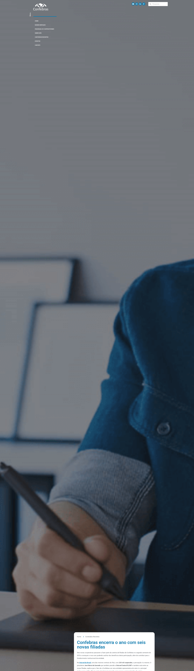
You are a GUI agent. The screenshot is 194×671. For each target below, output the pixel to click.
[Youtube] (133, 3)
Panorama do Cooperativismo (44, 29)
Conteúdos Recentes (41, 37)
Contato (37, 45)
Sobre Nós (38, 33)
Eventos (37, 41)
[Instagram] (136, 3)
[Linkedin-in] (140, 3)
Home (36, 21)
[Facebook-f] (143, 3)
